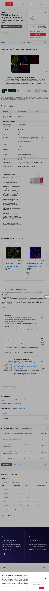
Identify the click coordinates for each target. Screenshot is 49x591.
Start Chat (41, 587)
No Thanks (35, 587)
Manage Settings (5, 586)
